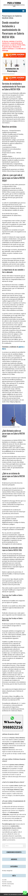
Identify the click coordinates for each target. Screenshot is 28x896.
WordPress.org (6, 886)
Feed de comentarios (8, 884)
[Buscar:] (14, 845)
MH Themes (22, 894)
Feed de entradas (7, 882)
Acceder (4, 880)
